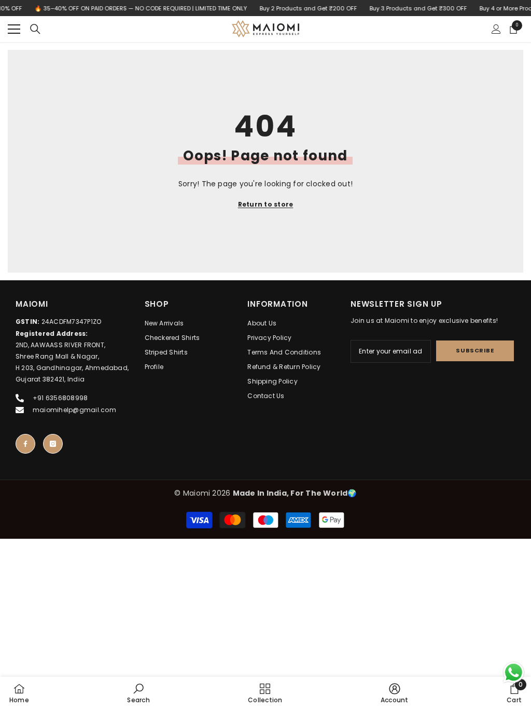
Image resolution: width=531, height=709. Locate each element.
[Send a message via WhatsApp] (513, 672)
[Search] (35, 29)
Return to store (266, 204)
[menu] (14, 29)
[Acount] (496, 29)
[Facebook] (25, 444)
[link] (138, 693)
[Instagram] (53, 444)
